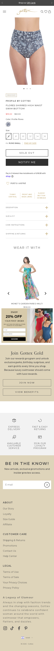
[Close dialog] (50, 309)
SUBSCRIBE (14, 339)
